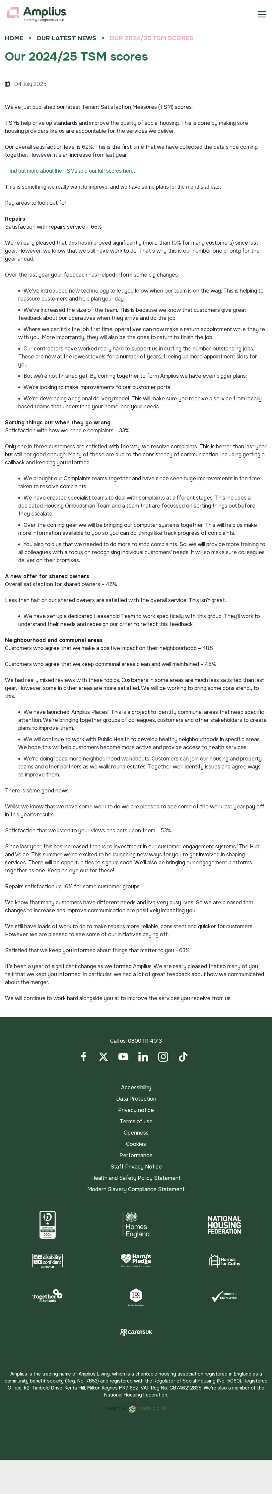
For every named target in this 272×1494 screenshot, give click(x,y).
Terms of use (136, 1121)
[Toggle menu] (262, 14)
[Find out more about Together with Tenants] (48, 1296)
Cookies (136, 1144)
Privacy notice (136, 1110)
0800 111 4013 (145, 1040)
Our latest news (66, 38)
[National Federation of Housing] (224, 1224)
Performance (136, 1155)
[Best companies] (48, 1224)
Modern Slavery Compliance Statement (136, 1189)
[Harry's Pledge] (136, 1260)
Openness (136, 1132)
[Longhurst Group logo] (36, 14)
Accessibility (136, 1087)
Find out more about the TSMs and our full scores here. (70, 171)
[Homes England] (136, 1224)
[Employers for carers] (136, 1332)
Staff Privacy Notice (136, 1166)
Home (14, 38)
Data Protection (136, 1098)
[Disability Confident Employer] (48, 1260)
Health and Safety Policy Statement (136, 1177)
